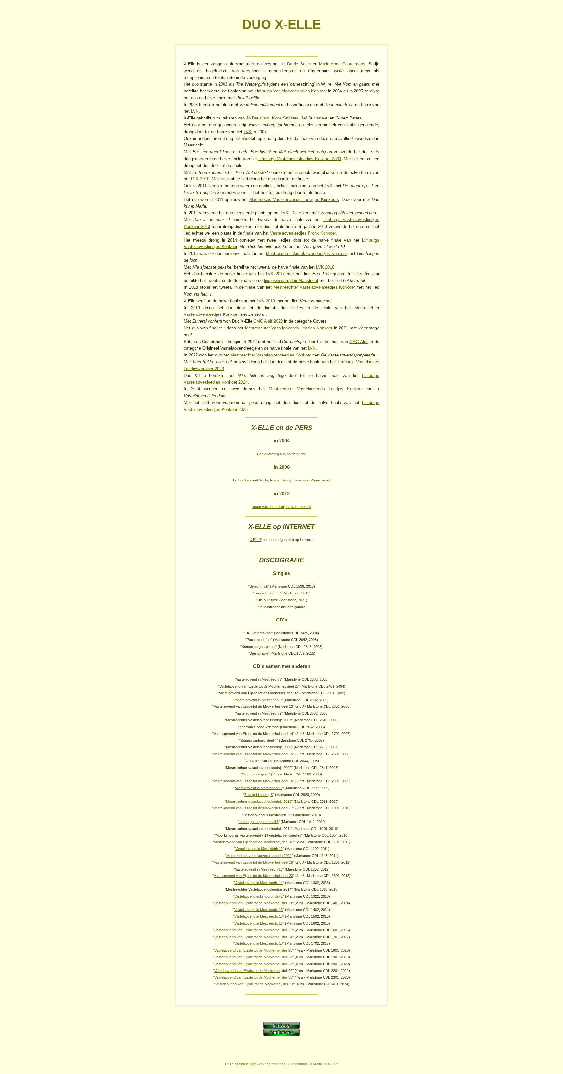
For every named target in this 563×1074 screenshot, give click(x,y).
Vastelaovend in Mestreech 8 (259, 700)
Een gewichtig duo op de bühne (281, 454)
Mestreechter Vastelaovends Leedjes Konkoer (289, 328)
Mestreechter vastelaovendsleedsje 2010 (258, 801)
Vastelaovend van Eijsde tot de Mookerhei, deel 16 (253, 781)
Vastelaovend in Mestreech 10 (258, 788)
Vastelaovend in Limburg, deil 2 (258, 896)
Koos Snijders (285, 118)
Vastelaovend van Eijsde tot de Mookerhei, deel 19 (253, 862)
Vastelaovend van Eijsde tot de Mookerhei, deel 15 (253, 754)
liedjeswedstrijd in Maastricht (291, 280)
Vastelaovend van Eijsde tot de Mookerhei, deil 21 (253, 903)
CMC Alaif (358, 341)
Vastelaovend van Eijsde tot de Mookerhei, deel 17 (253, 808)
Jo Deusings (257, 118)
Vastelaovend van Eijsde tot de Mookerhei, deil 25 (253, 950)
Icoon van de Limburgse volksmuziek (281, 507)
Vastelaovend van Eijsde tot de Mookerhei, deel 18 (253, 842)
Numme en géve (256, 774)
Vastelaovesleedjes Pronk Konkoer (303, 233)
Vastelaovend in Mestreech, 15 (258, 910)
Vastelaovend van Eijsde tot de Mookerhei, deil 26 (253, 957)
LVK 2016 (325, 267)
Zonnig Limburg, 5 (258, 795)
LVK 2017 (275, 274)
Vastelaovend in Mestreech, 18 (258, 943)
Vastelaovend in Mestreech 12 (259, 849)
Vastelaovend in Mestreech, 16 (258, 916)
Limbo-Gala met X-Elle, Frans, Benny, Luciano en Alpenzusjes (281, 480)
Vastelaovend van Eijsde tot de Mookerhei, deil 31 (254, 984)
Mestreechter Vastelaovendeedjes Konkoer (306, 253)
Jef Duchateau (314, 118)
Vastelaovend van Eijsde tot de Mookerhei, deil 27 (253, 964)
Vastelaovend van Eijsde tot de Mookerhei (247, 971)
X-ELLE (256, 540)
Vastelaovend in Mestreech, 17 (258, 923)
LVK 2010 (200, 178)
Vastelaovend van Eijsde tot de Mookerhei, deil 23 (253, 930)
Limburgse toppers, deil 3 (259, 822)
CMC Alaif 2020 (268, 321)
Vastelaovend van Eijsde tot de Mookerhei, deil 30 (253, 977)
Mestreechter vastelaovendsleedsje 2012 (259, 856)
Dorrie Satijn (299, 64)
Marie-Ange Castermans (342, 64)
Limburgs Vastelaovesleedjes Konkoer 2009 (299, 158)
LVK (195, 111)
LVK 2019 (266, 301)
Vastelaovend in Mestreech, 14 (258, 883)
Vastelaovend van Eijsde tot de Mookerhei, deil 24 (253, 937)
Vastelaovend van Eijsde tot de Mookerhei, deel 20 (253, 876)
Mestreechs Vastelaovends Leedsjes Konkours (294, 199)
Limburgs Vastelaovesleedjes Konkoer (291, 91)
